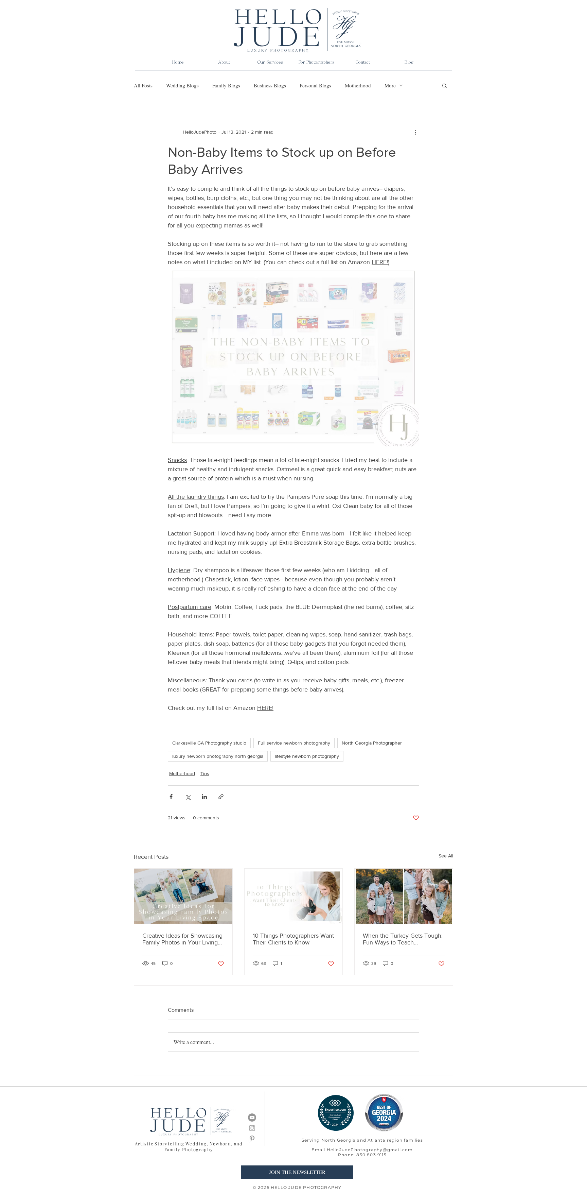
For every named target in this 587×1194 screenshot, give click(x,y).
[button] (224, 62)
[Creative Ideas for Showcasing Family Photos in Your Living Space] (183, 896)
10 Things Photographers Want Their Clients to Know (293, 939)
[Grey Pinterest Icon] (252, 1139)
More (390, 85)
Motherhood (358, 85)
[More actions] (415, 132)
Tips (204, 773)
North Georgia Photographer (372, 743)
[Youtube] (252, 1117)
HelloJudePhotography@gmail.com (370, 1149)
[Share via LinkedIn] (204, 797)
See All (446, 855)
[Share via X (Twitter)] (187, 797)
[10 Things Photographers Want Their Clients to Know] (294, 896)
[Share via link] (221, 797)
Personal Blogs (315, 85)
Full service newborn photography (294, 743)
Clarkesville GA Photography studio (209, 743)
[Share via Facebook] (171, 797)
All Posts (143, 85)
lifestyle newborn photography (307, 756)
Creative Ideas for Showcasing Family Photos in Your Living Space (182, 939)
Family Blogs (226, 85)
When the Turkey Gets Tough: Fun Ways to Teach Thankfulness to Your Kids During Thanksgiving (403, 939)
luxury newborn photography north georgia (217, 756)
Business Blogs (270, 85)
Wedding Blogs (182, 85)
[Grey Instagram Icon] (252, 1128)
